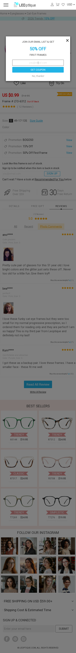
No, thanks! (38, 76)
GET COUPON (38, 69)
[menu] (6, 5)
